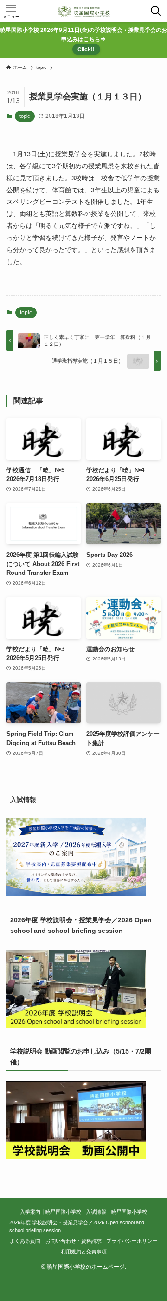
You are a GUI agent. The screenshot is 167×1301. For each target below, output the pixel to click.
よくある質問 (25, 1241)
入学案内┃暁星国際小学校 (50, 1212)
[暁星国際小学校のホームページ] (83, 11)
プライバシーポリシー (131, 1241)
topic (24, 116)
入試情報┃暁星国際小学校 (116, 1212)
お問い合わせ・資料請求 (73, 1241)
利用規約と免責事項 (84, 1251)
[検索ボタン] (156, 11)
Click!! (86, 49)
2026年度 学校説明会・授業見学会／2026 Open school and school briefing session (76, 1226)
